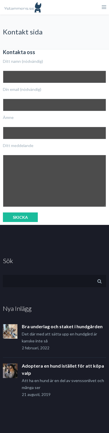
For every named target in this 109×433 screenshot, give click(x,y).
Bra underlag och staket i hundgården (62, 326)
